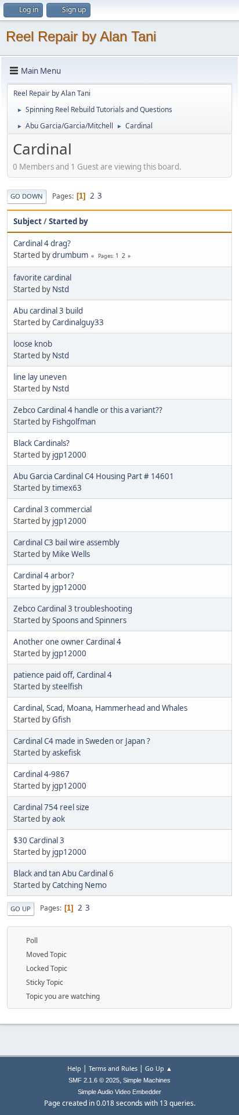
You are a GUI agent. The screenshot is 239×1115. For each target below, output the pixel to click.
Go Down (26, 196)
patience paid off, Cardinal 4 (62, 675)
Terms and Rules (113, 1068)
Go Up (20, 908)
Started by (68, 221)
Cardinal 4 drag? (42, 243)
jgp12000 (69, 454)
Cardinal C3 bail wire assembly (66, 542)
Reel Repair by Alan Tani (81, 36)
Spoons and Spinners (89, 620)
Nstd (60, 289)
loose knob (32, 344)
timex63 (67, 488)
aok (58, 819)
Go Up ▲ (158, 1068)
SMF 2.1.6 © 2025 (93, 1080)
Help (74, 1068)
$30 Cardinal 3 (38, 840)
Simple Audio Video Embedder (119, 1091)
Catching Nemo (79, 885)
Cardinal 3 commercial (52, 509)
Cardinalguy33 (78, 322)
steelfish (67, 686)
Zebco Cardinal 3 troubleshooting (72, 608)
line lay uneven (40, 377)
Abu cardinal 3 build (48, 310)
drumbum (70, 255)
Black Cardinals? (41, 443)
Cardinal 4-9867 (41, 774)
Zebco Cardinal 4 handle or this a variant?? (87, 410)
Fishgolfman (74, 421)
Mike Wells (71, 554)
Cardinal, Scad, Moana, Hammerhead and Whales (100, 708)
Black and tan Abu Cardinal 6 (63, 873)
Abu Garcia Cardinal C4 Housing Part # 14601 (93, 476)
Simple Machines (147, 1080)
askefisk (66, 752)
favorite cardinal (42, 277)
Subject (27, 221)
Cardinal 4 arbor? (43, 575)
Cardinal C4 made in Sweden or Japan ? (81, 741)
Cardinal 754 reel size (51, 807)
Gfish (61, 719)
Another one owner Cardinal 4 (67, 641)
